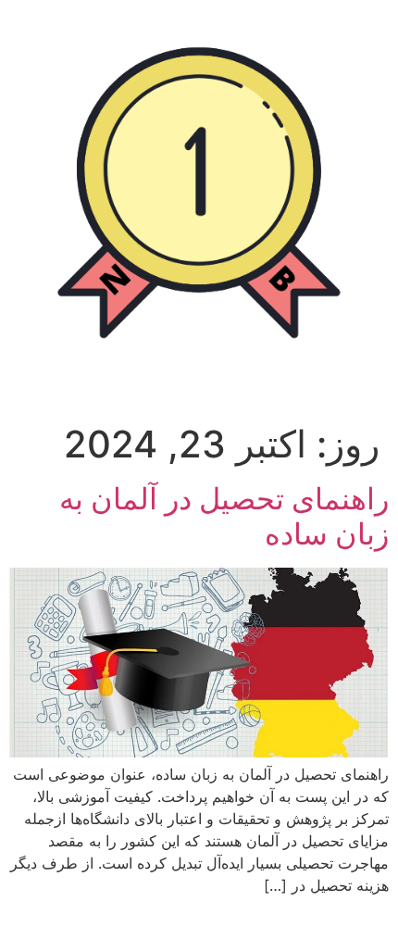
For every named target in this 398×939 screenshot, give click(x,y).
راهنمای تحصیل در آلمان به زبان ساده (224, 516)
